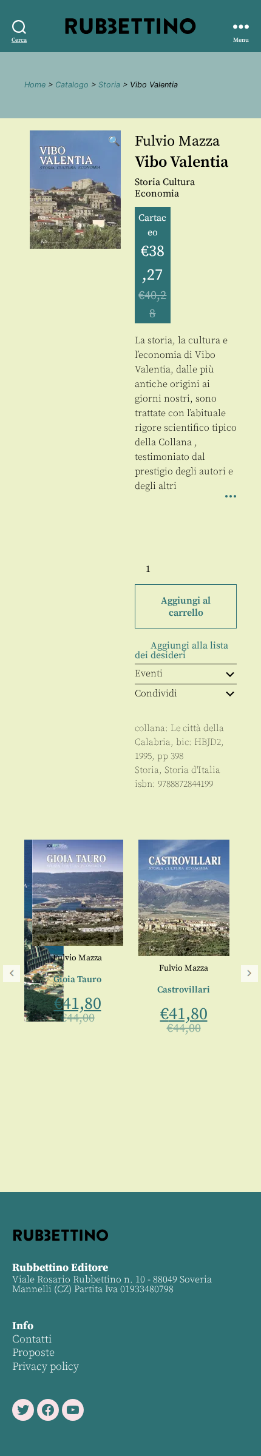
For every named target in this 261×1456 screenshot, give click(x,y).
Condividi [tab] (156, 693)
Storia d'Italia (192, 770)
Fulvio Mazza (177, 141)
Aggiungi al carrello (186, 607)
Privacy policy (45, 1366)
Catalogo (72, 84)
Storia (109, 84)
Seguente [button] (249, 973)
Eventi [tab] (149, 673)
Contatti (32, 1339)
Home (35, 84)
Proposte (33, 1353)
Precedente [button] (11, 973)
